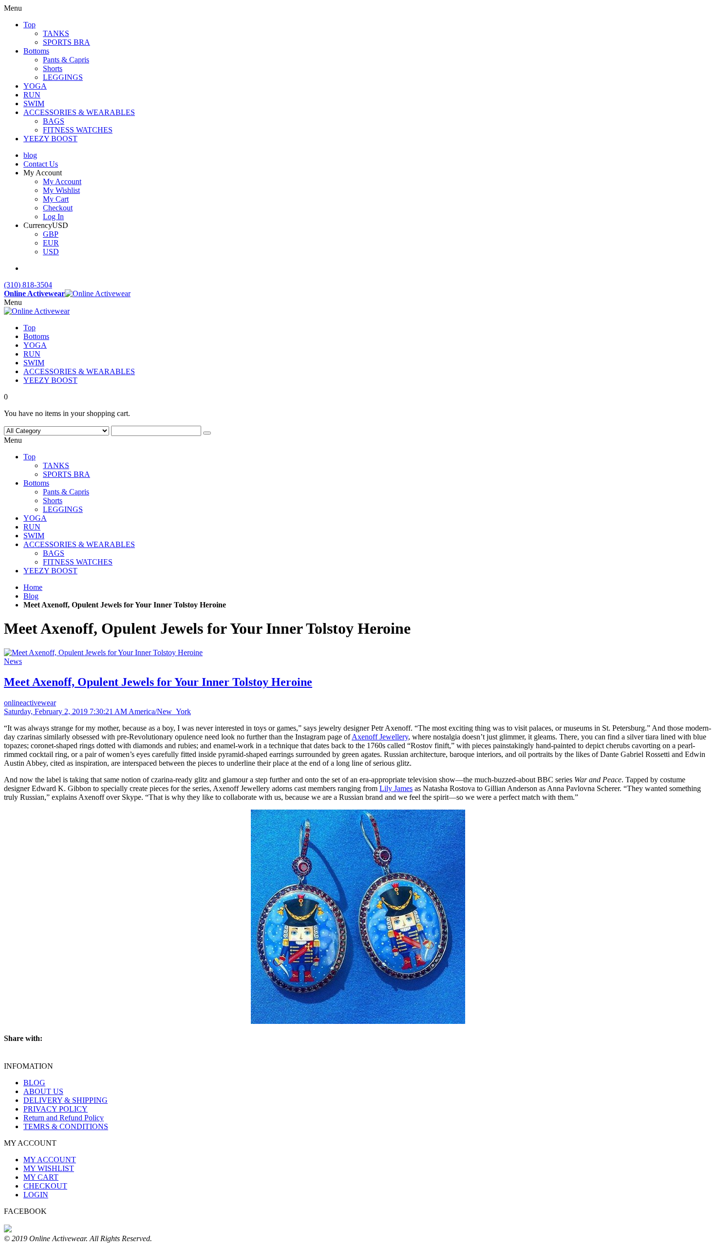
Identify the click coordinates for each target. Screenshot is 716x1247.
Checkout (58, 208)
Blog (30, 596)
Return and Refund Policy (63, 1118)
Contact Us (40, 164)
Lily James (396, 788)
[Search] (207, 433)
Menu (13, 302)
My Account (62, 181)
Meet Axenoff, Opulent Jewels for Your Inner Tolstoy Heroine (158, 682)
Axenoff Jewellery (380, 737)
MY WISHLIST (48, 1168)
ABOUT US (43, 1091)
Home (32, 587)
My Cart (56, 199)
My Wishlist (61, 190)
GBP (50, 234)
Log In (53, 216)
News (13, 661)
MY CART (40, 1177)
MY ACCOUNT (49, 1159)
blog (30, 155)
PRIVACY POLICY (55, 1109)
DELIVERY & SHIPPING (65, 1100)
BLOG (34, 1082)
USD (51, 251)
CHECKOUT (45, 1186)
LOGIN (35, 1194)
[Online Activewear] (37, 311)
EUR (51, 243)
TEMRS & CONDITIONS (65, 1126)
